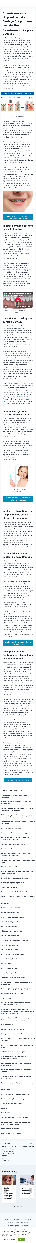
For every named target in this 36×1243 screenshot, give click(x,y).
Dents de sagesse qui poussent (12, 993)
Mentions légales (13, 1226)
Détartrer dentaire (7, 998)
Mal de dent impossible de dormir (12, 954)
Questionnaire (27, 1219)
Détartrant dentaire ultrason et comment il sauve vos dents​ (18, 1039)
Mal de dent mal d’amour (9, 945)
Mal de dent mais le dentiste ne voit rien (15, 1094)
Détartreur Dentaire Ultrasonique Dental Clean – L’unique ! (18, 499)
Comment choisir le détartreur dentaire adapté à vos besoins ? (18, 822)
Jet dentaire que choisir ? (10, 887)
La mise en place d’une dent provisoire (14, 940)
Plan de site (25, 1226)
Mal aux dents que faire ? (9, 968)
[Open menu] (32, 3)
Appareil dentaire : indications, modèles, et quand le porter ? (18, 217)
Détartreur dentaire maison (10, 908)
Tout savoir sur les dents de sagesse (13, 1052)
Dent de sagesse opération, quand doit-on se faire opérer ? (16, 983)
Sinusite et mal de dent (9, 867)
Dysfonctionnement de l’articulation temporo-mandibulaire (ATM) (17, 872)
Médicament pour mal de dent (11, 931)
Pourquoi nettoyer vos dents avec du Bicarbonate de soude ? (14, 1057)
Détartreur (12, 489)
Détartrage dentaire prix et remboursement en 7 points (17, 1046)
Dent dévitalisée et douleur (10, 912)
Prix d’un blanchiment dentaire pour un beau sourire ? (16, 1070)
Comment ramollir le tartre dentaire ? (14, 892)
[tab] (14, 1206)
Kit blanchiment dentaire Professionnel (14, 1117)
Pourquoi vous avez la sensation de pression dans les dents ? (16, 1077)
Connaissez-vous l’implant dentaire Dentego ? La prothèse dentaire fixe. (17, 1004)
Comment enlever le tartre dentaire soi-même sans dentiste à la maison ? (17, 809)
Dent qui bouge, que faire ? (10, 973)
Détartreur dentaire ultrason (11, 1133)
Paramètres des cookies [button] (9, 1239)
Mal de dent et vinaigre (9, 926)
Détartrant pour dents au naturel (12, 917)
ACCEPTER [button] (21, 1239)
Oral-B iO (4, 1108)
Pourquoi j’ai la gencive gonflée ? (12, 883)
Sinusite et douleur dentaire (10, 849)
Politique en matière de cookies (18, 1222)
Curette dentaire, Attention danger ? (13, 1099)
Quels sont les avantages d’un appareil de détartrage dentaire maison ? (15, 1123)
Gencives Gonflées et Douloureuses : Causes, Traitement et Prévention (17, 854)
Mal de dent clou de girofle (10, 950)
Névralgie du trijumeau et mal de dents (14, 878)
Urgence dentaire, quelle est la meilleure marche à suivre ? (18, 1084)
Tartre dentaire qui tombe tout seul (13, 844)
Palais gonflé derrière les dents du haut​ (14, 1034)
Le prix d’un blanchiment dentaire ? (13, 1103)
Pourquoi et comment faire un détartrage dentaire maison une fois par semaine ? (15, 1019)
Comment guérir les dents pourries (18, 780)
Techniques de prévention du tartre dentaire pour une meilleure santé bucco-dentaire (16, 816)
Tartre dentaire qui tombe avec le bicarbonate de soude (18, 861)
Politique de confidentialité (12, 1219)
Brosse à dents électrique (10, 1129)
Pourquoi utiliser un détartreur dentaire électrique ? (14, 796)
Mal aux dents (6, 963)
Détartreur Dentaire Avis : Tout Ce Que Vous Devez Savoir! (16, 803)
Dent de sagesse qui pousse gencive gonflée (16, 989)
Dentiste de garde (7, 1024)
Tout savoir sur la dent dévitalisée (13, 977)
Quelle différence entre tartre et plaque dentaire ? (18, 897)
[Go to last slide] (5, 1190)
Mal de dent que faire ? (9, 959)
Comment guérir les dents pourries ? (14, 1029)
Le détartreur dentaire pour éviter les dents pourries (18, 643)
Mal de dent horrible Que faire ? (12, 828)
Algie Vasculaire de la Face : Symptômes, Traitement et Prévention (15, 838)
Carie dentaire (6, 1113)
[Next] (30, 1190)
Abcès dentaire (6, 1089)
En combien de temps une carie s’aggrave (15, 833)
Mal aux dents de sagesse (10, 936)
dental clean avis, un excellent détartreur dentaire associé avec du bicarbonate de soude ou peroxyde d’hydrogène (17, 1011)
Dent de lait (5, 903)
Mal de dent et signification (10, 922)
